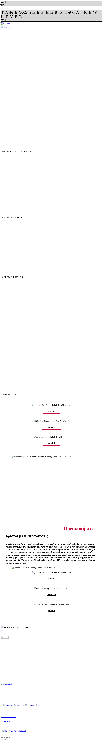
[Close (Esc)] (2, 737)
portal (51, 443)
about (51, 411)
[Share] (5, 737)
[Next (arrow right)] (5, 739)
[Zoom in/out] (10, 737)
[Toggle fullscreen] (7, 737)
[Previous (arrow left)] (2, 739)
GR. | (3, 2)
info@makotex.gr (23, 693)
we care (51, 427)
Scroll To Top (6, 721)
